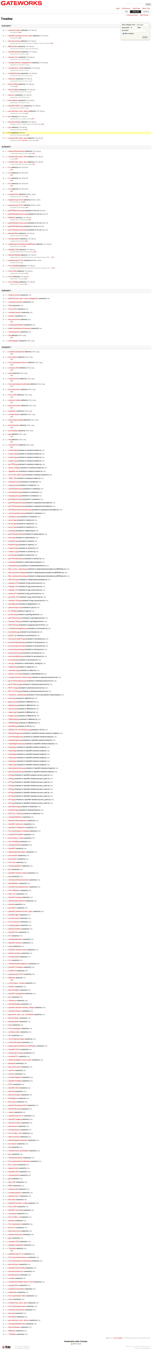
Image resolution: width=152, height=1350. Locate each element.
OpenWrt (24, 140)
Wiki (126, 11)
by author (125, 30)
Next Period (144, 15)
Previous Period (132, 15)
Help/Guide (136, 8)
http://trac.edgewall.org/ (143, 1348)
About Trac (146, 8)
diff (20, 32)
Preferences (126, 8)
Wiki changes (129, 33)
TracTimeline (117, 1338)
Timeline (135, 11)
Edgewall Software (23, 1348)
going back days (131, 27)
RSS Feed (77, 1344)
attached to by (25, 211)
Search (146, 11)
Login (118, 8)
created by (19, 46)
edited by (21, 30)
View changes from (129, 25)
